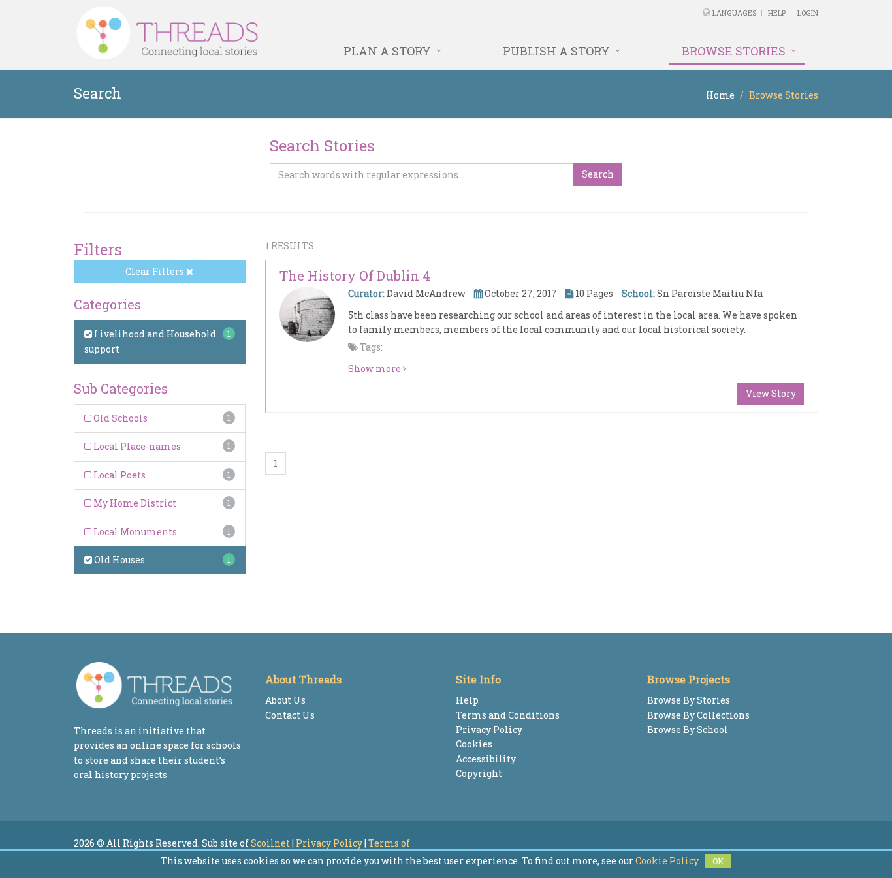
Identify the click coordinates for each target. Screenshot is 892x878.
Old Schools (119, 418)
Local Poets (118, 475)
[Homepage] (304, 33)
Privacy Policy (489, 729)
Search (598, 174)
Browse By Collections (698, 715)
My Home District (133, 503)
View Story (771, 393)
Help (777, 13)
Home (720, 95)
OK (718, 861)
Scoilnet (270, 843)
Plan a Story (387, 51)
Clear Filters (155, 271)
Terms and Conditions (508, 715)
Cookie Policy (667, 860)
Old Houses (118, 560)
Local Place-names (136, 446)
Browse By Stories (688, 700)
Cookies (474, 744)
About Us (285, 700)
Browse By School (687, 729)
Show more (375, 368)
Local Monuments (134, 531)
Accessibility (486, 759)
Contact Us (290, 715)
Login (807, 13)
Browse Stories (734, 51)
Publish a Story (556, 51)
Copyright (479, 773)
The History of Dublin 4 (354, 275)
